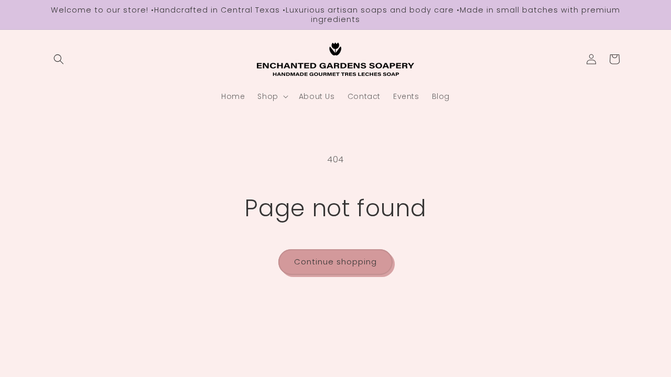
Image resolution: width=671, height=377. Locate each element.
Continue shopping (335, 261)
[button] (58, 59)
